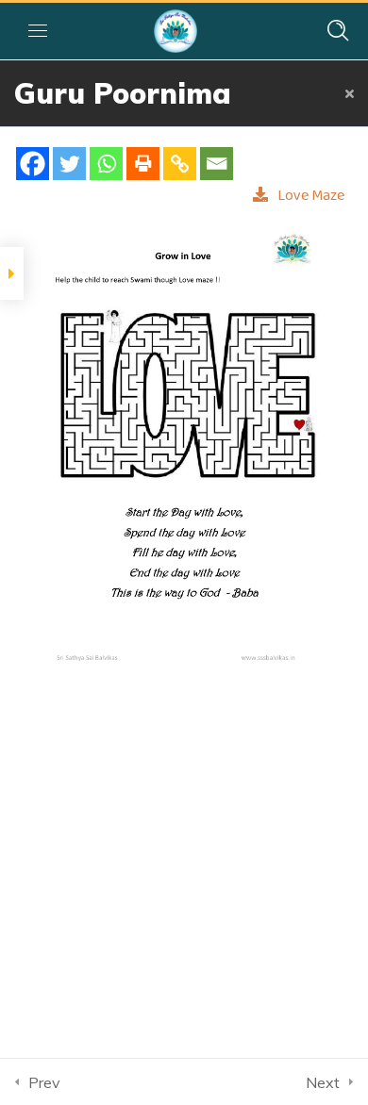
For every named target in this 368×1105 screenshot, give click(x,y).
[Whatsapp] (106, 163)
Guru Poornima (122, 93)
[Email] (216, 163)
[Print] (142, 163)
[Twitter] (69, 163)
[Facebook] (32, 163)
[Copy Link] (179, 163)
